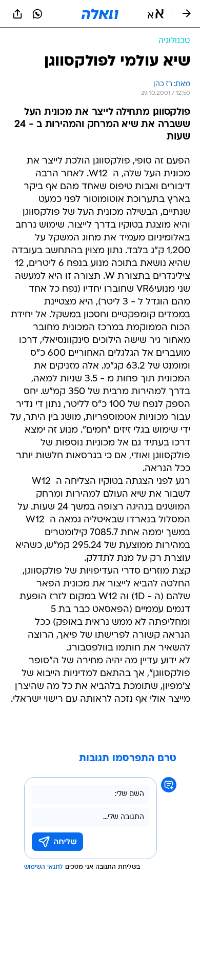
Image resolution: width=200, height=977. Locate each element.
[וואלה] (100, 14)
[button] (156, 13)
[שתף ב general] (17, 13)
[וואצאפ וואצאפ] (37, 14)
